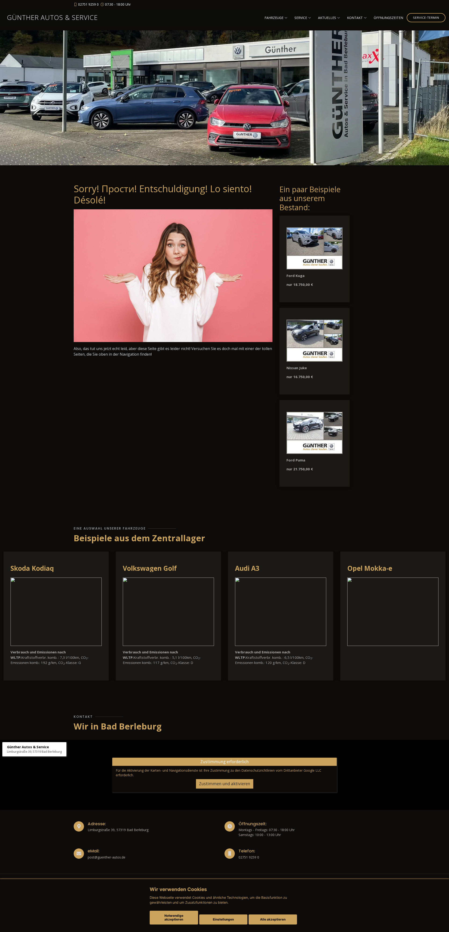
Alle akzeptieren (273, 919)
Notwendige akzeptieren (173, 917)
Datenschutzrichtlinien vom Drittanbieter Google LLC (281, 770)
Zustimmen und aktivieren (224, 783)
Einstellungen (223, 919)
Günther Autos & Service (52, 17)
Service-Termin (426, 17)
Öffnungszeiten (388, 17)
